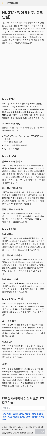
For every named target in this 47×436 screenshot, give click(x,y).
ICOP (28, 417)
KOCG (40, 414)
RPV (4, 417)
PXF (4, 419)
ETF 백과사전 (12, 3)
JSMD (22, 417)
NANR (35, 417)
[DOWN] (42, 431)
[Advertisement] (23, 70)
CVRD (41, 417)
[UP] (37, 431)
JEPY (4, 414)
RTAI (34, 414)
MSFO (27, 414)
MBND (16, 417)
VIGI (10, 417)
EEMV (15, 414)
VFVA (21, 414)
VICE (9, 414)
